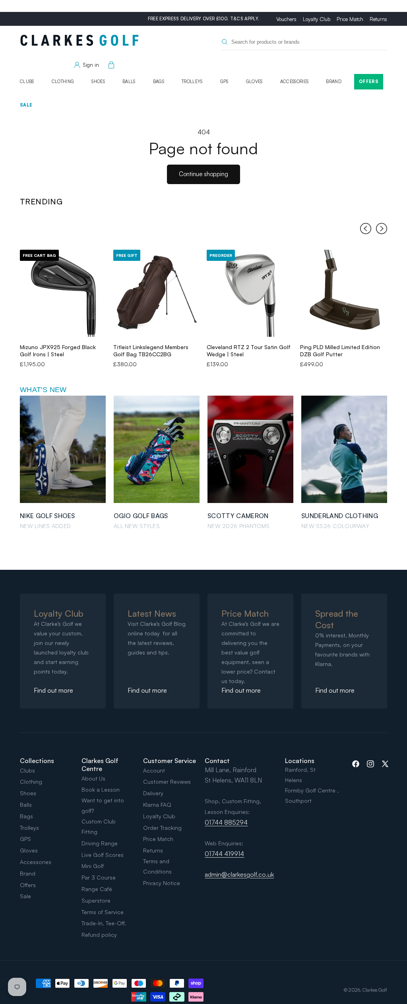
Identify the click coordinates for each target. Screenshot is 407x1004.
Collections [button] (37, 761)
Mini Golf (92, 865)
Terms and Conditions (157, 866)
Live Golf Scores (102, 854)
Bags (158, 81)
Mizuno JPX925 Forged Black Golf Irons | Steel (58, 350)
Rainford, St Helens (300, 774)
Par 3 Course (98, 877)
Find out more (53, 690)
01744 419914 (224, 854)
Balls (129, 81)
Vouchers (286, 19)
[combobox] (304, 42)
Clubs (27, 81)
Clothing (63, 81)
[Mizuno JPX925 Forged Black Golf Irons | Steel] (63, 293)
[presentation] (365, 230)
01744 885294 (226, 822)
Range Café (96, 889)
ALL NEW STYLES (137, 525)
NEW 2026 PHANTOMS (238, 525)
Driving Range (99, 843)
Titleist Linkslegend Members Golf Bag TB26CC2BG (150, 350)
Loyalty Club (316, 19)
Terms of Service (102, 912)
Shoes (98, 81)
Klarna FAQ (157, 804)
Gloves (254, 81)
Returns (378, 19)
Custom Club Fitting (98, 826)
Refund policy (99, 934)
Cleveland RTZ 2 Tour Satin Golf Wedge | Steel (249, 350)
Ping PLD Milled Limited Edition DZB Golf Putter (340, 350)
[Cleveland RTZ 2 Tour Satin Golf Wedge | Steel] (250, 293)
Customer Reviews (167, 781)
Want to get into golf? (102, 805)
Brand (333, 81)
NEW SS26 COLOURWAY (335, 525)
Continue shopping (203, 174)
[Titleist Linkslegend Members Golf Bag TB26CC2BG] (156, 293)
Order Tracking (162, 827)
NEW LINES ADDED (45, 525)
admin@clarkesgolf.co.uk (239, 874)
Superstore (95, 900)
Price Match (350, 19)
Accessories (294, 81)
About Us (93, 778)
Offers (368, 81)
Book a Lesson (100, 789)
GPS (224, 81)
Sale (26, 105)
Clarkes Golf (374, 990)
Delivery (153, 793)
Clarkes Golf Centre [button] (99, 765)
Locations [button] (299, 761)
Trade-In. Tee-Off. (103, 923)
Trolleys (192, 81)
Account (154, 770)
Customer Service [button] (169, 761)
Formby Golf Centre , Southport (312, 795)
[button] (109, 65)
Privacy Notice (161, 883)
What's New (43, 390)
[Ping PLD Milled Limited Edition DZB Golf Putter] (343, 293)
